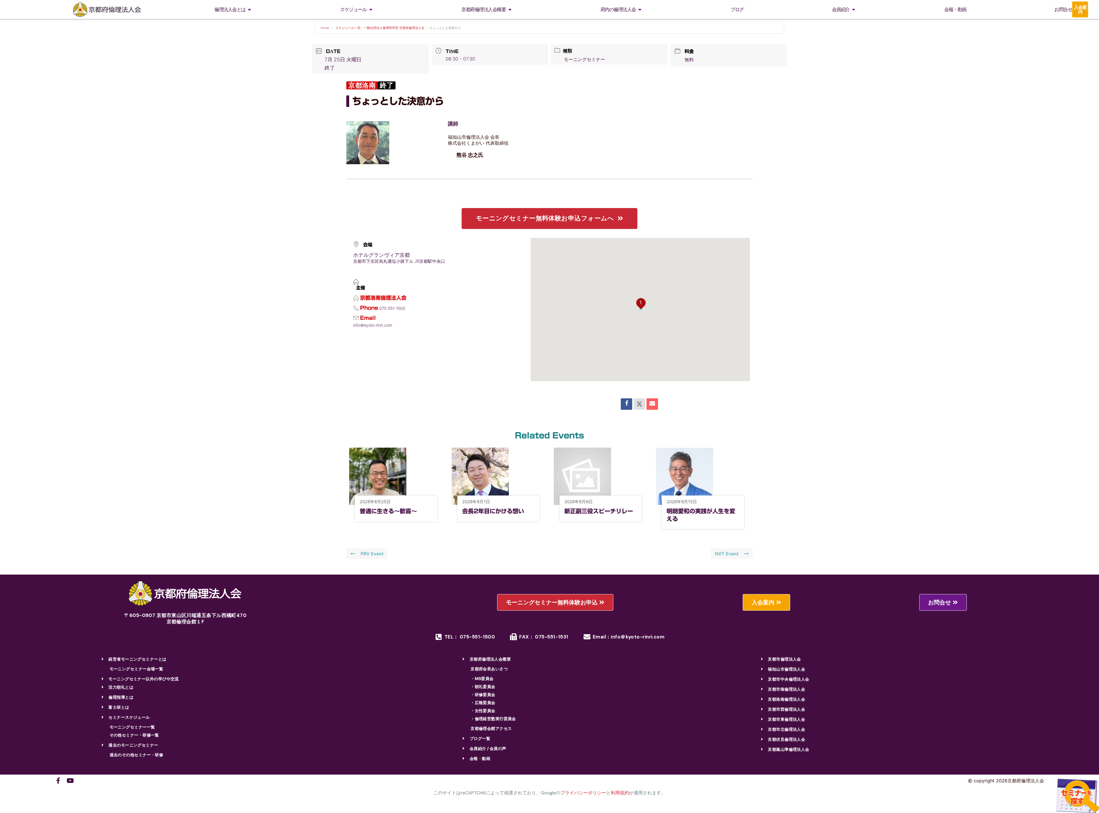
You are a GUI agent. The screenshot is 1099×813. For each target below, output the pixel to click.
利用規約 (620, 793)
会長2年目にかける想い (493, 511)
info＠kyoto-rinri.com (372, 325)
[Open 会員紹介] (853, 9)
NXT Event (726, 554)
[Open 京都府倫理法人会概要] (509, 9)
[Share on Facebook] (626, 404)
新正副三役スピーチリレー (598, 511)
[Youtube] (70, 780)
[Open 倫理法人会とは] (249, 9)
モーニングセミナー (584, 59)
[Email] (652, 404)
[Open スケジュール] (370, 9)
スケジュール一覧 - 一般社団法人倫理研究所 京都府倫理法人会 (379, 28)
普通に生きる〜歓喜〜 (388, 511)
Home (325, 28)
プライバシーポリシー (583, 793)
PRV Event (372, 554)
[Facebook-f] (58, 780)
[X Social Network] (639, 404)
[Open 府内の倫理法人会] (640, 9)
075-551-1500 (392, 308)
